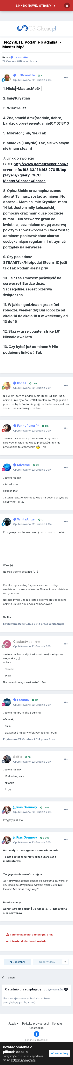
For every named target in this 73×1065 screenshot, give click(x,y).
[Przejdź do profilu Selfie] (7, 759)
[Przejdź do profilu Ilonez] (7, 386)
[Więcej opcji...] (65, 77)
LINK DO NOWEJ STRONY (33, 5)
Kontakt (57, 1023)
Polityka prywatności (35, 1023)
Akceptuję (61, 1053)
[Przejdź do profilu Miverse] (7, 467)
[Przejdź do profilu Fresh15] (7, 702)
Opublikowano (32, 79)
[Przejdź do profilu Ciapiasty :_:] (7, 644)
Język (12, 1023)
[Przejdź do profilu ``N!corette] (7, 78)
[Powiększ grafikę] (38, 446)
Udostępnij (19, 961)
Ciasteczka (36, 1027)
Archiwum (32, 61)
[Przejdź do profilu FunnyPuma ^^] (7, 428)
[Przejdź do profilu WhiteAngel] (7, 522)
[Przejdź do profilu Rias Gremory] (7, 810)
